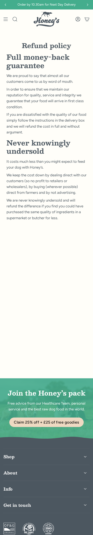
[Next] (88, 5)
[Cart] (86, 19)
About (10, 472)
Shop (8, 456)
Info (8, 488)
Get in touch (17, 505)
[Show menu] (5, 19)
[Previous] (5, 5)
